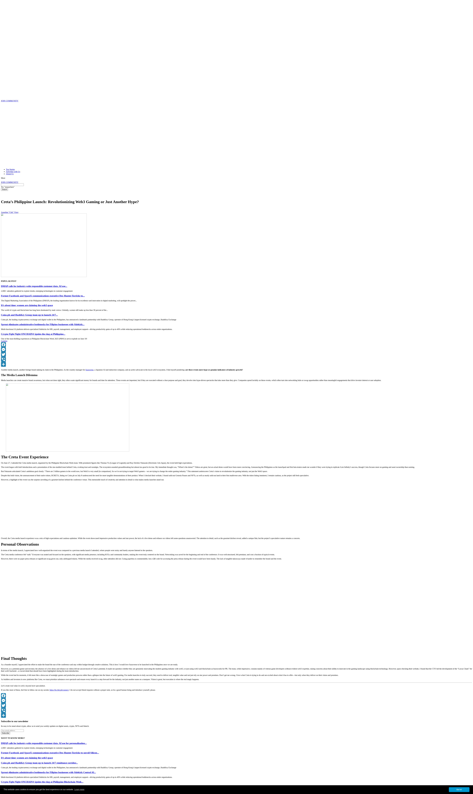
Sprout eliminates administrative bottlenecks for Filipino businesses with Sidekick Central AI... (48, 772)
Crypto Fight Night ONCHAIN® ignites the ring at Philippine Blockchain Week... (42, 782)
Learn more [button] (79, 789)
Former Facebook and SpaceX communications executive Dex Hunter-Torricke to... (43, 296)
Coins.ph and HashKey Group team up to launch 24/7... (29, 315)
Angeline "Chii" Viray (9, 212)
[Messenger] (236, 349)
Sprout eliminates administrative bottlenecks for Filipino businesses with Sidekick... (42, 324)
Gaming (4, 341)
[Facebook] (236, 344)
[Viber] (236, 359)
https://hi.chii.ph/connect (59, 690)
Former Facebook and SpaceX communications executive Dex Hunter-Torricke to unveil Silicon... (50, 752)
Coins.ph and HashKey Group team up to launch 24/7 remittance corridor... (39, 763)
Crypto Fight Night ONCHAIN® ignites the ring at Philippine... (33, 334)
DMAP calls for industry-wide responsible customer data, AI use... (34, 286)
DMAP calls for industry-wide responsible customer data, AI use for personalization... (44, 743)
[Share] (236, 364)
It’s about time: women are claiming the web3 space (27, 305)
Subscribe (5, 733)
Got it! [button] (459, 790)
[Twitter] (236, 354)
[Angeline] (3, 210)
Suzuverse (89, 370)
